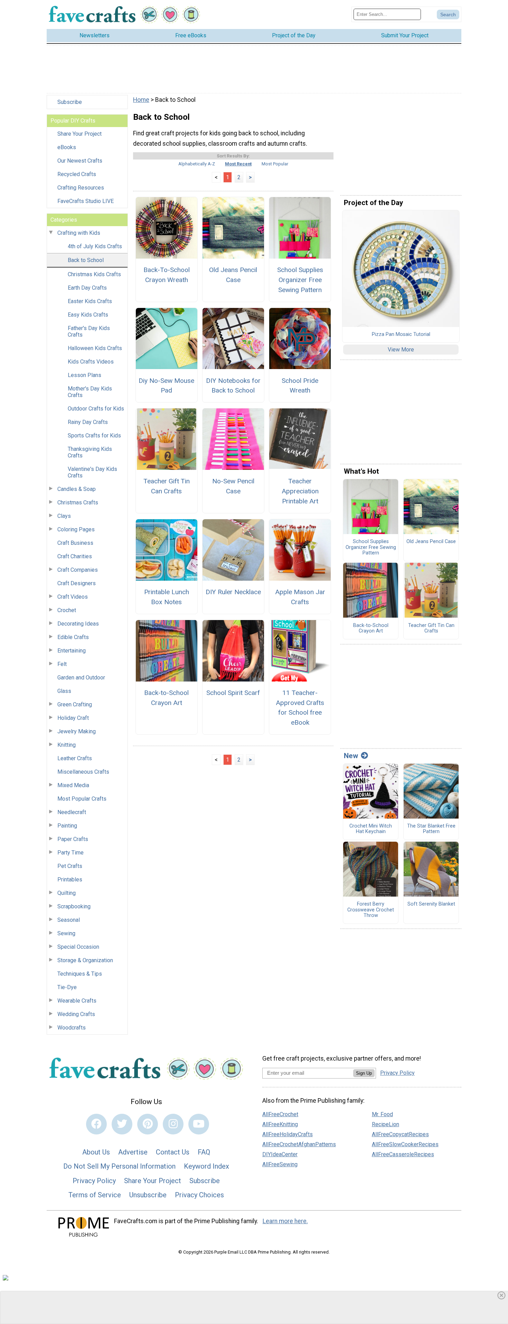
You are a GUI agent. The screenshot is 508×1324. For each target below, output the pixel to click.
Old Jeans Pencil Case (233, 275)
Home (141, 99)
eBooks (66, 147)
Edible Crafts (73, 637)
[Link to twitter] (122, 1124)
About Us (96, 1152)
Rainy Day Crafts (88, 422)
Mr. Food (382, 1114)
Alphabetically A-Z (196, 163)
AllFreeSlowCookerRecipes (405, 1144)
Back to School (86, 260)
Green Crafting (74, 704)
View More (401, 349)
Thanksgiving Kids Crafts (90, 452)
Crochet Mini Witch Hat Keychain (370, 829)
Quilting (66, 893)
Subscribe (69, 102)
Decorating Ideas (78, 623)
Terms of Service (94, 1195)
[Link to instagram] (173, 1124)
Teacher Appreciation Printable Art (300, 491)
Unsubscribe (148, 1195)
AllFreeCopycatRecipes (400, 1134)
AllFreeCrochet (280, 1114)
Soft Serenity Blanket (431, 904)
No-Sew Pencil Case (233, 486)
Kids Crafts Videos (91, 361)
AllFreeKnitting (280, 1124)
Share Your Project (79, 134)
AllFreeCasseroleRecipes (403, 1154)
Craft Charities (74, 556)
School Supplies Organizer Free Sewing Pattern (300, 280)
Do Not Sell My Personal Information (119, 1166)
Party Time (70, 852)
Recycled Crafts (76, 174)
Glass (64, 691)
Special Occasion (78, 947)
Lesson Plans (84, 375)
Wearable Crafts (76, 1000)
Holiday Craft (73, 718)
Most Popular (275, 163)
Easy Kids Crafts (88, 314)
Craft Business (75, 543)
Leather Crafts (74, 758)
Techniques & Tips (79, 973)
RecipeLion (385, 1124)
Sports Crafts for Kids (94, 435)
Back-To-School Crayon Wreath (166, 275)
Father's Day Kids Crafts (89, 331)
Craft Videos (72, 596)
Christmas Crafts (77, 502)
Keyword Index (206, 1166)
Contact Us (172, 1152)
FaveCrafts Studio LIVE (85, 201)
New (351, 756)
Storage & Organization (85, 960)
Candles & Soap (76, 489)
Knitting (66, 745)
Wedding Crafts (76, 1014)
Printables (69, 879)
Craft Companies (77, 570)
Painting (67, 825)
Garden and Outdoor (81, 677)
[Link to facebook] (96, 1124)
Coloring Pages (76, 529)
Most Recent (238, 163)
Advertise (133, 1152)
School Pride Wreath (300, 386)
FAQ (204, 1152)
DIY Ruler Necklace (233, 592)
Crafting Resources (80, 187)
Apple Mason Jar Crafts (300, 597)
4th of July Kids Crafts (95, 246)
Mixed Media (73, 785)
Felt (62, 664)
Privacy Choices (199, 1195)
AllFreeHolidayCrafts (287, 1134)
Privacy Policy (94, 1181)
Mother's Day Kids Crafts (90, 391)
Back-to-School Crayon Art (166, 698)
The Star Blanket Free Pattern (431, 829)
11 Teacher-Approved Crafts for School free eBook (300, 707)
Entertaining (71, 650)
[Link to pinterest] (147, 1124)
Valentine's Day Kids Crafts (92, 472)
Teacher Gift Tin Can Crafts (166, 486)
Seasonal (68, 920)
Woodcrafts (71, 1027)
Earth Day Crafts (87, 287)
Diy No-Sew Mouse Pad (166, 386)
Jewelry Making (76, 731)
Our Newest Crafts (79, 160)
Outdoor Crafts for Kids (96, 408)
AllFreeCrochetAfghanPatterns (299, 1144)
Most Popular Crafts (81, 798)
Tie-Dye (67, 987)
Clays (64, 516)
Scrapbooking (74, 906)
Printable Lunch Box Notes (166, 597)
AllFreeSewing (280, 1164)
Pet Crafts (69, 866)
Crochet (66, 610)
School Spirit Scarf (233, 693)
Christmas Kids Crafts (94, 274)
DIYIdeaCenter (280, 1154)
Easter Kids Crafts (90, 301)
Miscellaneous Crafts (83, 772)
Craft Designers (76, 583)
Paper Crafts (72, 839)
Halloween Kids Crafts (95, 348)
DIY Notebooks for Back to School (233, 386)
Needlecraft (71, 812)
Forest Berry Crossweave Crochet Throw (370, 909)
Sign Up (364, 1073)
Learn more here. (285, 1221)
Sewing (66, 933)
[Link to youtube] (198, 1124)
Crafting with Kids (78, 233)
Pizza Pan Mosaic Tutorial (401, 334)
